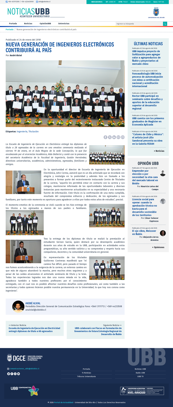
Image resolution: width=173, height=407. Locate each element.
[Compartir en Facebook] (106, 137)
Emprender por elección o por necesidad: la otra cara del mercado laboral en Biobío (145, 177)
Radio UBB (140, 373)
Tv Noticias (86, 373)
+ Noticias (159, 151)
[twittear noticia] (110, 137)
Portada (13, 23)
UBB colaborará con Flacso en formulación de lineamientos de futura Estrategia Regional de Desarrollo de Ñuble (98, 331)
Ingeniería (22, 131)
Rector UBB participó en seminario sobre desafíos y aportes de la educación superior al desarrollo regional (147, 102)
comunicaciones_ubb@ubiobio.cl (24, 368)
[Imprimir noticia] (123, 137)
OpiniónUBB (45, 23)
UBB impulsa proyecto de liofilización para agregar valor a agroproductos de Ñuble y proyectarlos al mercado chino (146, 57)
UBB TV (140, 376)
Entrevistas (63, 23)
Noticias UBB (140, 369)
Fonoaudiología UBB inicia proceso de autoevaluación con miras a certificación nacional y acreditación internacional (147, 80)
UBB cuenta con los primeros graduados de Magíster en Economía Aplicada (148, 121)
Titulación (33, 131)
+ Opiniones (158, 247)
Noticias (28, 23)
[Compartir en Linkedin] (114, 137)
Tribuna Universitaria (86, 376)
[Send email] (119, 137)
